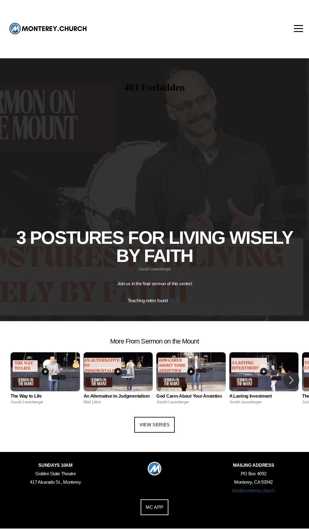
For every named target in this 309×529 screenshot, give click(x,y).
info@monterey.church (253, 490)
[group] (45, 380)
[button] (291, 380)
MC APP (155, 507)
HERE (175, 300)
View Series (154, 424)
